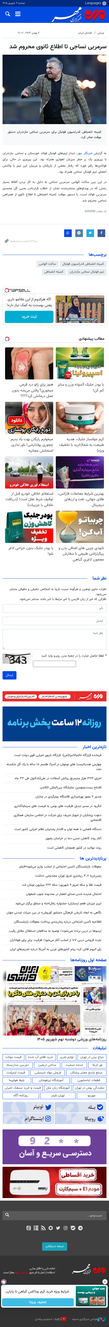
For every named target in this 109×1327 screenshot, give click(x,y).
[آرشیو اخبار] (36, 1228)
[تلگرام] (80, 1228)
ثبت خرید (29, 317)
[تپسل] (6, 290)
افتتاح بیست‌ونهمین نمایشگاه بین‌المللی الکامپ (70, 787)
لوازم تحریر (67, 1057)
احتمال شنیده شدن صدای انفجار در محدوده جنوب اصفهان (63, 894)
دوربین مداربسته (18, 1065)
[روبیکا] (51, 1228)
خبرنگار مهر (85, 153)
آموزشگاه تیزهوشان (51, 1080)
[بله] (73, 1228)
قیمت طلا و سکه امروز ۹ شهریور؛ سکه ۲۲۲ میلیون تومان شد (61, 885)
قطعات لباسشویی (89, 1080)
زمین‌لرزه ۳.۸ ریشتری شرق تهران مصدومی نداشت (68, 875)
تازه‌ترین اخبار (94, 747)
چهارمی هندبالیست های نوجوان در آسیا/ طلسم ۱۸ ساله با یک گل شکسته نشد (54, 767)
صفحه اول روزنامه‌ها (88, 960)
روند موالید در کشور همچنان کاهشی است (74, 847)
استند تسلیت (74, 1065)
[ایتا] (28, 1228)
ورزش (101, 33)
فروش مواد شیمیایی (47, 1072)
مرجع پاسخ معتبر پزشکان (86, 1072)
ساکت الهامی (47, 264)
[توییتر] (58, 1228)
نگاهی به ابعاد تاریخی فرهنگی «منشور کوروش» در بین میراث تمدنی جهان (54, 912)
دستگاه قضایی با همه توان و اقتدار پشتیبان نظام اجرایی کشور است (57, 829)
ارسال (9, 675)
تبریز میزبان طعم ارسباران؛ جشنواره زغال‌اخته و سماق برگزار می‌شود (58, 903)
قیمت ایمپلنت (16, 1072)
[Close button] (105, 1281)
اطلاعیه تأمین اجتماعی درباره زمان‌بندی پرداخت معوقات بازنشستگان (57, 921)
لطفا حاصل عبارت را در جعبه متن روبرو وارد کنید (73, 656)
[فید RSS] (43, 1228)
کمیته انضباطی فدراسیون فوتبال (83, 264)
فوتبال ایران (85, 33)
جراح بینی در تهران (92, 1057)
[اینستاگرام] (65, 1228)
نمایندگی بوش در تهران (89, 1087)
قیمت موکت (13, 1057)
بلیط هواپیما (17, 1080)
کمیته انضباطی (53, 271)
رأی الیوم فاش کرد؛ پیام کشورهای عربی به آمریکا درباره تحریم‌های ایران (55, 949)
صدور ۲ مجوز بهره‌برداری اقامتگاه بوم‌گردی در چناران (67, 796)
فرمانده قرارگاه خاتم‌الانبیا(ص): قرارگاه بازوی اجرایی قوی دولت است (57, 755)
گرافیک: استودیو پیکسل (48, 1319)
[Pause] (61, 319)
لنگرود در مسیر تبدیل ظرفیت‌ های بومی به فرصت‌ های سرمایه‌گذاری (57, 806)
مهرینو (92, 1095)
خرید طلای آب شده (40, 1057)
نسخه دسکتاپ (54, 1246)
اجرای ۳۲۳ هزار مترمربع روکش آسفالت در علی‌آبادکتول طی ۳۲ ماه (58, 778)
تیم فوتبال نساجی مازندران (87, 271)
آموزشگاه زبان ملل (58, 1087)
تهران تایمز (58, 1095)
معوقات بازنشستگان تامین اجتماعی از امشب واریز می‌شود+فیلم (60, 866)
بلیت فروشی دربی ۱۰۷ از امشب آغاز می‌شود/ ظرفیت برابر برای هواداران (55, 940)
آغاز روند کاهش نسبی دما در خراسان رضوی (73, 838)
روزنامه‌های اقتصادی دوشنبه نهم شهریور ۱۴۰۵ (46, 1039)
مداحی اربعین (47, 1065)
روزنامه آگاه (20, 1095)
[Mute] (68, 319)
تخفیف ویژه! (38, 1302)
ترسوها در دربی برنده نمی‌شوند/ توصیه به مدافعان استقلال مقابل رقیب (55, 931)
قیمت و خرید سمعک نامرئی (23, 1087)
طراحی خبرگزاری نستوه (84, 1319)
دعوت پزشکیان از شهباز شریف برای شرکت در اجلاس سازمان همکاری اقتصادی (57, 818)
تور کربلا (97, 1065)
